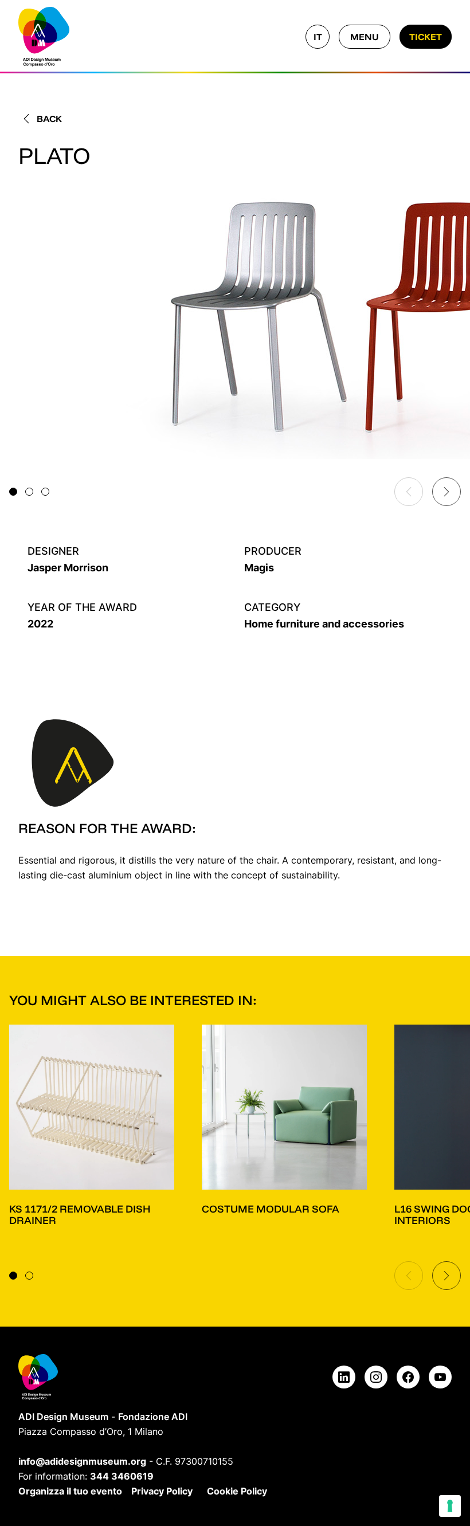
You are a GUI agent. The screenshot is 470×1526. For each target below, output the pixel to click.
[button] (13, 492)
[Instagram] (376, 1377)
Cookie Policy (237, 1491)
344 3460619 (122, 1476)
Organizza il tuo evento (70, 1491)
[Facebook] (408, 1377)
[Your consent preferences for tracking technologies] (450, 1506)
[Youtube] (440, 1377)
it (318, 36)
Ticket (425, 36)
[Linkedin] (343, 1377)
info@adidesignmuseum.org (82, 1461)
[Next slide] (446, 491)
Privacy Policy (162, 1491)
